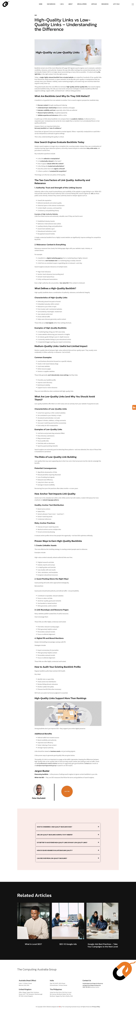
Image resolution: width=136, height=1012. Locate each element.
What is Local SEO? (33, 944)
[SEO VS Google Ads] (68, 921)
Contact (86, 763)
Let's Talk (67, 791)
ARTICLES (94, 4)
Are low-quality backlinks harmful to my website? (55, 835)
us (90, 763)
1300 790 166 (86, 987)
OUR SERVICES (51, 4)
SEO (36, 15)
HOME (40, 4)
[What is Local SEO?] (33, 921)
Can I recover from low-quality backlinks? (52, 858)
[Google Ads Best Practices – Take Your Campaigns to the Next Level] (102, 921)
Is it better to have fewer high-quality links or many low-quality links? (62, 842)
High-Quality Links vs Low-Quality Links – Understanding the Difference (66, 24)
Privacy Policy (96, 1007)
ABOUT (70, 4)
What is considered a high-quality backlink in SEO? (54, 827)
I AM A (62, 4)
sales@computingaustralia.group (46, 765)
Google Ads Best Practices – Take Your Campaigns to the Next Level (102, 945)
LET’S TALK (116, 4)
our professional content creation (47, 763)
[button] (68, 826)
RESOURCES (105, 4)
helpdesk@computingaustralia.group (93, 983)
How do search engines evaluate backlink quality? (54, 850)
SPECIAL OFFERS (82, 4)
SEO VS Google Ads (68, 944)
